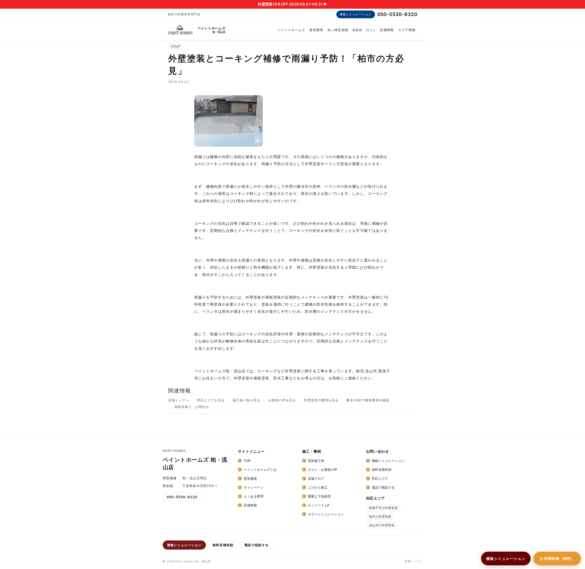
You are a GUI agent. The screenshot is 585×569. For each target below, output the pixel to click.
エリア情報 (406, 30)
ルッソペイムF (319, 505)
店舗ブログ (316, 478)
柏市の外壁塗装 (380, 516)
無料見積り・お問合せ (191, 407)
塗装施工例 (316, 461)
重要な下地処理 (319, 496)
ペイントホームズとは (260, 469)
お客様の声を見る (282, 400)
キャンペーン (253, 487)
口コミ (371, 30)
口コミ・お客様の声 (323, 469)
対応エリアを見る (211, 400)
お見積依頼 (557, 558)
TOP (247, 461)
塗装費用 (316, 30)
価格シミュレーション (356, 14)
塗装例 (357, 30)
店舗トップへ (178, 400)
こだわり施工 (318, 487)
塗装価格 (250, 478)
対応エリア (380, 478)
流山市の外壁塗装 (382, 525)
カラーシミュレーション (326, 514)
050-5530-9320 (397, 14)
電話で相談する (383, 487)
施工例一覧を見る (246, 400)
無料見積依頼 (382, 469)
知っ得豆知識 (337, 30)
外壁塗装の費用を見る (321, 400)
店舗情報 (387, 30)
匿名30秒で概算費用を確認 (367, 400)
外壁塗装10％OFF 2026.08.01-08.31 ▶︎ (292, 4)
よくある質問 (253, 496)
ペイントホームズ (291, 30)
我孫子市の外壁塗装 (383, 508)
